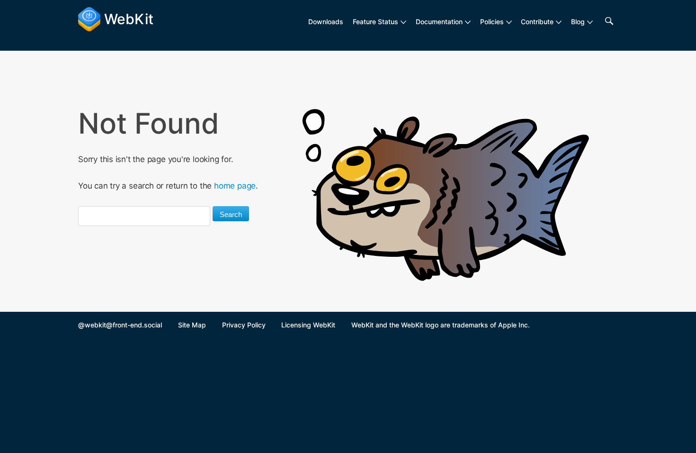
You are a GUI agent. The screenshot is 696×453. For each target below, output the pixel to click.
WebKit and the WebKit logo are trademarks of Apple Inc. (440, 325)
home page (235, 185)
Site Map (192, 325)
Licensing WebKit (308, 325)
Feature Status (375, 22)
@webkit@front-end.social (120, 325)
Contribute (537, 22)
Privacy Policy (244, 325)
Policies (492, 22)
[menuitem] (379, 22)
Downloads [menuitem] (325, 22)
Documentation (439, 22)
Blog (578, 22)
